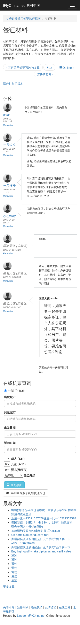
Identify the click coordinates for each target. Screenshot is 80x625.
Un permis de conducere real (30, 535)
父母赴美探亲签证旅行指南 (23, 18)
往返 (11, 391)
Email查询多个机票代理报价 (27, 493)
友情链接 (50, 607)
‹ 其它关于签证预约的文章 (23, 67)
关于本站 (9, 607)
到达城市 (10, 412)
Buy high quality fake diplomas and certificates (41, 551)
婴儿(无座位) (19, 470)
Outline (67, 68)
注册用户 (23, 607)
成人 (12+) (18, 458)
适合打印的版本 (13, 83)
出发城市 (10, 397)
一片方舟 (9, 144)
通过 (14, 555)
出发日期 (10, 427)
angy (6, 114)
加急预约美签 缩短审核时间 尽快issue (35, 530)
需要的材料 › (45, 74)
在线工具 (64, 607)
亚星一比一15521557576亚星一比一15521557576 (43, 518)
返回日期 (10, 443)
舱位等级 (29, 475)
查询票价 (16, 485)
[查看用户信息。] (8, 107)
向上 (49, 67)
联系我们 (36, 607)
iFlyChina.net (36, 615)
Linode (21, 615)
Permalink (8, 124)
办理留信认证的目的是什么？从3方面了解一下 (40, 547)
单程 (22, 391)
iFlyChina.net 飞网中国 (21, 5)
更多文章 (9, 586)
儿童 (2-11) (18, 464)
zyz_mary (9, 215)
